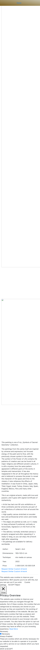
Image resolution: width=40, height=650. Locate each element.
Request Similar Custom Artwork (14, 569)
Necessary (6, 634)
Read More (13, 629)
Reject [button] (17, 585)
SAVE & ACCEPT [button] (6, 649)
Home (19, 3)
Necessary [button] (4, 631)
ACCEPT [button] (11, 585)
